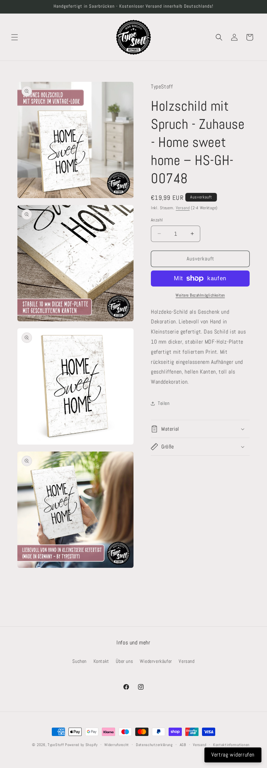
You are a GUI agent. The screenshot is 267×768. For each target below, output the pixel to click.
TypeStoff (56, 744)
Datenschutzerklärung (154, 744)
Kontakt (101, 661)
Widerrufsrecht (116, 744)
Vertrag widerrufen (232, 754)
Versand (183, 208)
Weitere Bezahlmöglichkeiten (200, 295)
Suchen (79, 661)
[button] (14, 37)
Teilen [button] (164, 403)
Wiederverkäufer (156, 661)
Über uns (124, 661)
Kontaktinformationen (231, 744)
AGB (183, 744)
